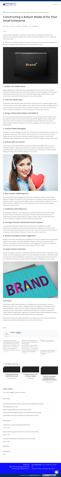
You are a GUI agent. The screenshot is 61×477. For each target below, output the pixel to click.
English (47, 475)
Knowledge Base (7, 451)
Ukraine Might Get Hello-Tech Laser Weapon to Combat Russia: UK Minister (20, 415)
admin (7, 26)
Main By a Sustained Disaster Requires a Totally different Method (49, 378)
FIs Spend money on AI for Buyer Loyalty (30, 375)
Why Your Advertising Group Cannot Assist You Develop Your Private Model (21, 431)
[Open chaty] (56, 473)
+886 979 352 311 (24, 468)
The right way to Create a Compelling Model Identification (16, 425)
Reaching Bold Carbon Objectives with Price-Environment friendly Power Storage (22, 412)
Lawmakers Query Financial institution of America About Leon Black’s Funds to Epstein (23, 404)
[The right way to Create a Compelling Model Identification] (12, 346)
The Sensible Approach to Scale (10, 406)
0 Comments (34, 26)
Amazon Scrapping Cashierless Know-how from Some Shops (17, 409)
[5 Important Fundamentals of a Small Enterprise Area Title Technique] (48, 344)
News (25, 26)
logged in (12, 392)
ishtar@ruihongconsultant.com (21, 466)
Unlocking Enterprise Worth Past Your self (11, 375)
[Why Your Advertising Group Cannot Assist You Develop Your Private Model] (31, 347)
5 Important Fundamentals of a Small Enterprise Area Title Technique (48, 351)
